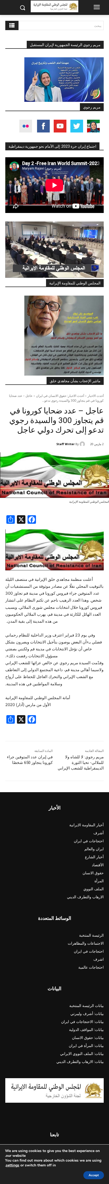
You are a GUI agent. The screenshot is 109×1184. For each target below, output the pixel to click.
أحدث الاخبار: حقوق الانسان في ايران (60, 395)
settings (12, 1165)
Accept (94, 1175)
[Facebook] (31, 520)
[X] (21, 520)
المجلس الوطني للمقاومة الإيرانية (75, 283)
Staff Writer (65, 444)
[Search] (12, 25)
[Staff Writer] (83, 444)
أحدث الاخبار (96, 395)
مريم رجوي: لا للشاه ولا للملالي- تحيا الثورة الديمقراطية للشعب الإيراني (81, 763)
